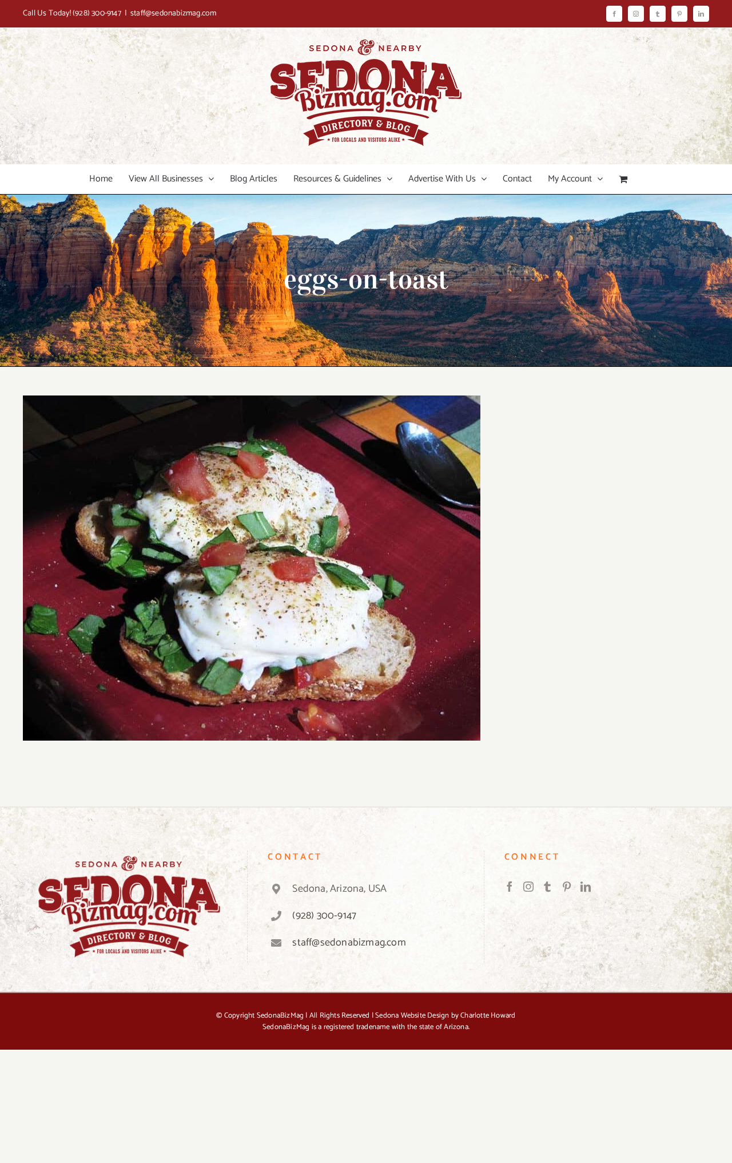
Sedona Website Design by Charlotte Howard (445, 1016)
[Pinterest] (567, 886)
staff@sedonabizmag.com (173, 13)
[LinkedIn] (585, 886)
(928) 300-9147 (97, 13)
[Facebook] (509, 886)
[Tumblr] (547, 886)
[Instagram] (528, 886)
